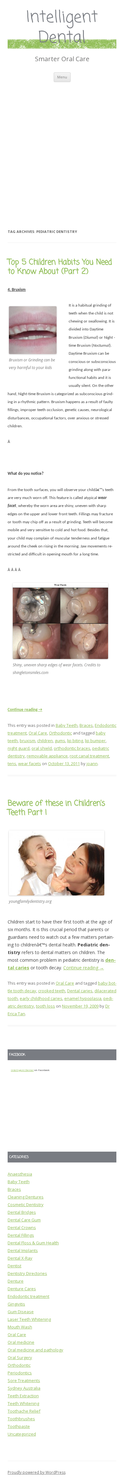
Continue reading (25, 710)
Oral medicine (21, 1342)
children (45, 740)
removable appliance (47, 756)
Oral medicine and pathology (35, 1350)
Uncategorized (22, 1434)
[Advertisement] (62, 147)
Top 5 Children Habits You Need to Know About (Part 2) (60, 267)
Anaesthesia (20, 1174)
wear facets (29, 763)
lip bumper (95, 740)
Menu (62, 77)
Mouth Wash (20, 1327)
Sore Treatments (24, 1380)
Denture (16, 1281)
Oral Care (38, 733)
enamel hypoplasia (82, 998)
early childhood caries (41, 998)
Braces (86, 725)
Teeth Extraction (23, 1396)
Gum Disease (21, 1311)
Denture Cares (22, 1289)
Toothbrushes (21, 1419)
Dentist (14, 1266)
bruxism (27, 740)
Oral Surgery (20, 1357)
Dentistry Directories (27, 1273)
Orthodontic (60, 733)
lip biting (75, 740)
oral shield (41, 748)
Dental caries (80, 991)
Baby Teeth (67, 725)
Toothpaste (19, 1426)
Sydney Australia (24, 1388)
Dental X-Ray (20, 1258)
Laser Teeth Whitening (29, 1319)
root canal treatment (89, 756)
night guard (19, 748)
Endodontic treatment (28, 1296)
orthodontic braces (72, 748)
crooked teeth (51, 991)
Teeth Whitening (23, 1403)
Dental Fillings (21, 1235)
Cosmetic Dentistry (26, 1204)
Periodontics (20, 1373)
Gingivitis (16, 1304)
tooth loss (45, 1006)
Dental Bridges (22, 1212)
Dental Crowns (22, 1227)
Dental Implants (23, 1250)
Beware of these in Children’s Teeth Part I (56, 808)
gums (60, 740)
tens (12, 763)
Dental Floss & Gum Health (33, 1243)
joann (92, 763)
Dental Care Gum (24, 1220)
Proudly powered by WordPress (36, 1472)
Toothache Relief (24, 1411)
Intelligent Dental (62, 28)
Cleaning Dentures (26, 1197)
